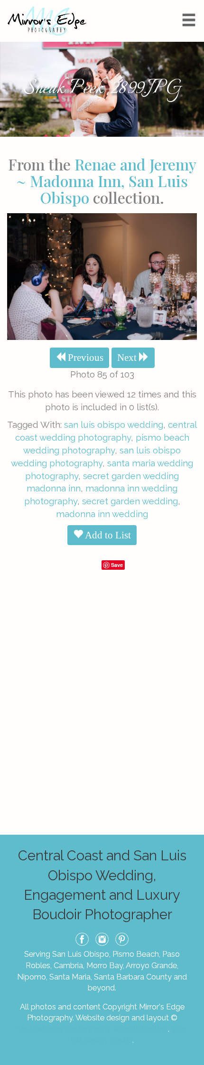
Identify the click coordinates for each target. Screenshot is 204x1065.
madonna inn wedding (102, 514)
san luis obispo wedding (113, 424)
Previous (84, 357)
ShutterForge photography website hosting (92, 1029)
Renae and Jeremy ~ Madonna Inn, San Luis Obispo (106, 180)
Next (128, 357)
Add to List (107, 535)
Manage (191, 4)
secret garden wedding (130, 501)
